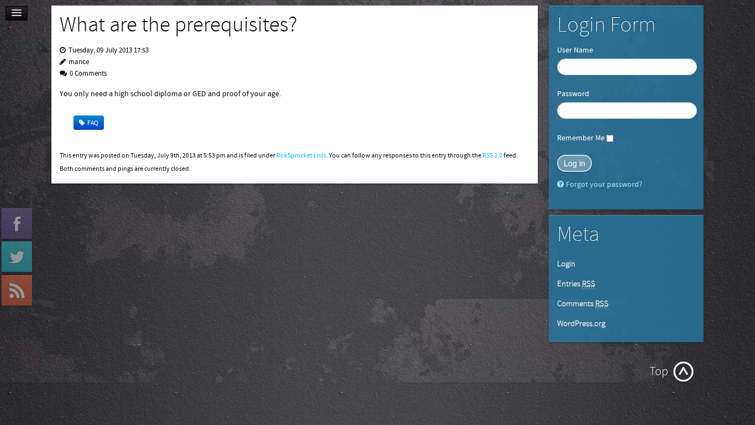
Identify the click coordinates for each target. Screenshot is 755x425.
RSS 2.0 (492, 155)
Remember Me (581, 138)
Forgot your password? (604, 184)
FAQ (92, 123)
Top (658, 372)
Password (573, 94)
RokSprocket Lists (301, 155)
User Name (575, 50)
